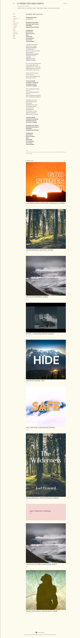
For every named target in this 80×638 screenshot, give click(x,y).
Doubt (14, 20)
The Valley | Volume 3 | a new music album (41, 564)
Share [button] (14, 13)
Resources (30, 8)
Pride (14, 36)
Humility (14, 27)
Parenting (15, 32)
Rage (14, 38)
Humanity (15, 26)
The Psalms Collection (53, 8)
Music (22, 8)
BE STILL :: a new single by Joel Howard (40, 334)
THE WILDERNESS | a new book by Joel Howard (42, 498)
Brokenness (15, 18)
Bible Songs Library (42, 8)
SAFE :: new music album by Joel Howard (40, 427)
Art (26, 8)
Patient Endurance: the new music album (41, 611)
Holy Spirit (15, 24)
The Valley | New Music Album (37, 297)
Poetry (19, 8)
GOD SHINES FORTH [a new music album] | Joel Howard (45, 203)
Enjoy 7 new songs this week (40, 511)
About (34, 8)
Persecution (15, 33)
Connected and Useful (30, 3)
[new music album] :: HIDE (35, 381)
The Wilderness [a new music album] (39, 250)
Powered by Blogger (40, 632)
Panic (14, 30)
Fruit (14, 21)
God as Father (16, 23)
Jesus (14, 29)
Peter (14, 35)
